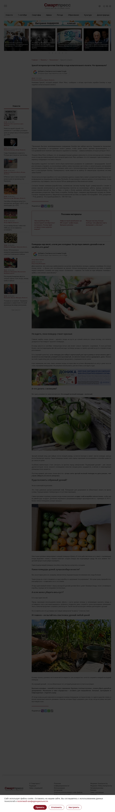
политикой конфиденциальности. (32, 801)
